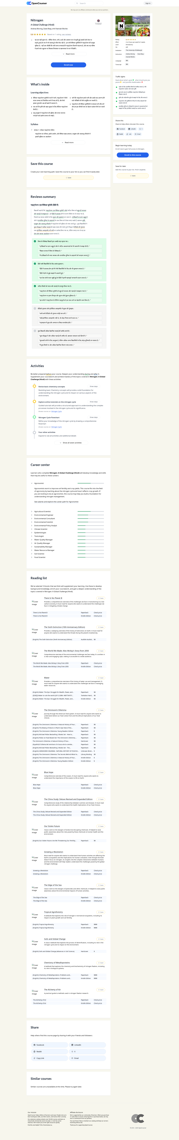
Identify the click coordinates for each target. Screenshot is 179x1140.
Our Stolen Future (52, 826)
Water (46, 677)
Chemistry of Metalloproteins (57, 962)
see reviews (66, 34)
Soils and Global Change (54, 939)
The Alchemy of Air (52, 989)
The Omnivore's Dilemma (55, 710)
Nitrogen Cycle (56, 411)
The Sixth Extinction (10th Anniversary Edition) (64, 627)
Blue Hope (48, 772)
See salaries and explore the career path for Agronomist (56, 502)
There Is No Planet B (53, 598)
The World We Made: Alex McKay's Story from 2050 (66, 650)
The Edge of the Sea (53, 885)
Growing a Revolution (53, 852)
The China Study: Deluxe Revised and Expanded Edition (68, 799)
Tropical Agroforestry (53, 912)
